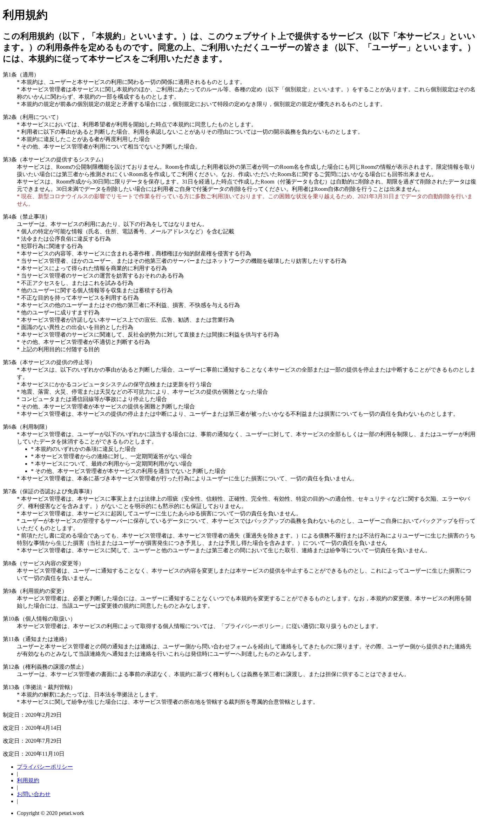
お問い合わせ (33, 794)
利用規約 (28, 780)
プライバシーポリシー (45, 767)
